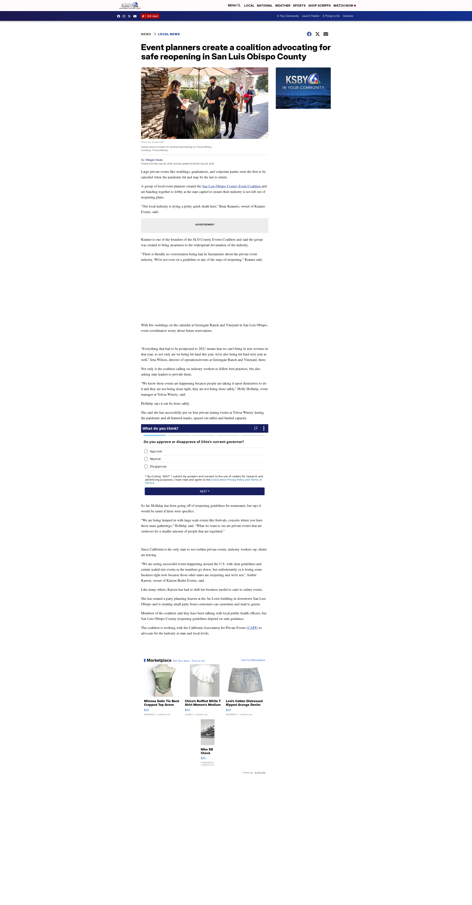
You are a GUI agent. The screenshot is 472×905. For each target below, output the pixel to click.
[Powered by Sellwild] (260, 772)
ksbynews (119, 16)
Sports (299, 5)
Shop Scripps (319, 5)
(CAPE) (252, 627)
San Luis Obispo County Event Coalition (232, 186)
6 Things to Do (331, 16)
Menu (232, 5)
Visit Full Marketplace (253, 660)
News (146, 34)
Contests (348, 16)
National (265, 5)
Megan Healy (154, 160)
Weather (282, 5)
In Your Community (288, 16)
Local (249, 5)
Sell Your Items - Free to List (189, 661)
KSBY (130, 16)
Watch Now (343, 5)
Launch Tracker (311, 16)
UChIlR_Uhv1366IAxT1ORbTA (135, 16)
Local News (169, 34)
